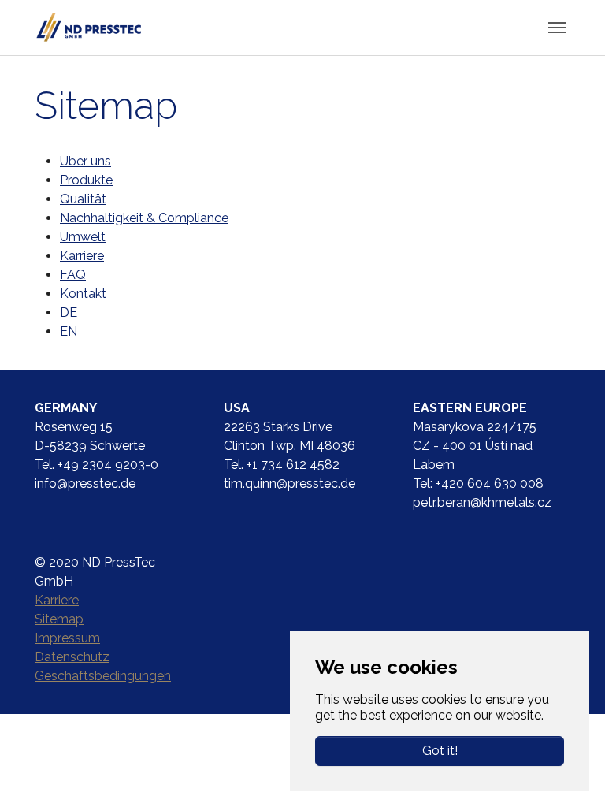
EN (68, 331)
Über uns (85, 161)
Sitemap (59, 619)
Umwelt (83, 236)
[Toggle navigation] (557, 27)
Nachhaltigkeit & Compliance (144, 217)
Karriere (82, 255)
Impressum (67, 637)
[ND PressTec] (89, 27)
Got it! (440, 750)
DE (68, 312)
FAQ (73, 274)
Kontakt (83, 293)
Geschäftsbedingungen (103, 675)
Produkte (86, 180)
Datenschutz (72, 656)
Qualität (83, 199)
